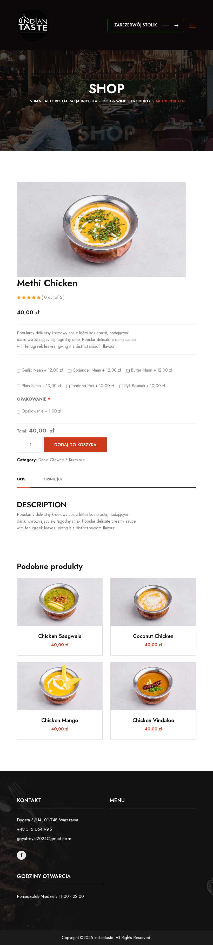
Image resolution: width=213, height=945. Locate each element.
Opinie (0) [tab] (53, 479)
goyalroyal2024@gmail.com (44, 838)
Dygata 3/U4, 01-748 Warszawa (47, 820)
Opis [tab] (21, 479)
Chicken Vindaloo (153, 720)
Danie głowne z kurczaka (61, 460)
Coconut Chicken (153, 636)
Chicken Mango (59, 720)
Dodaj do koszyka (75, 445)
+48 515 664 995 (34, 829)
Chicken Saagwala (60, 636)
